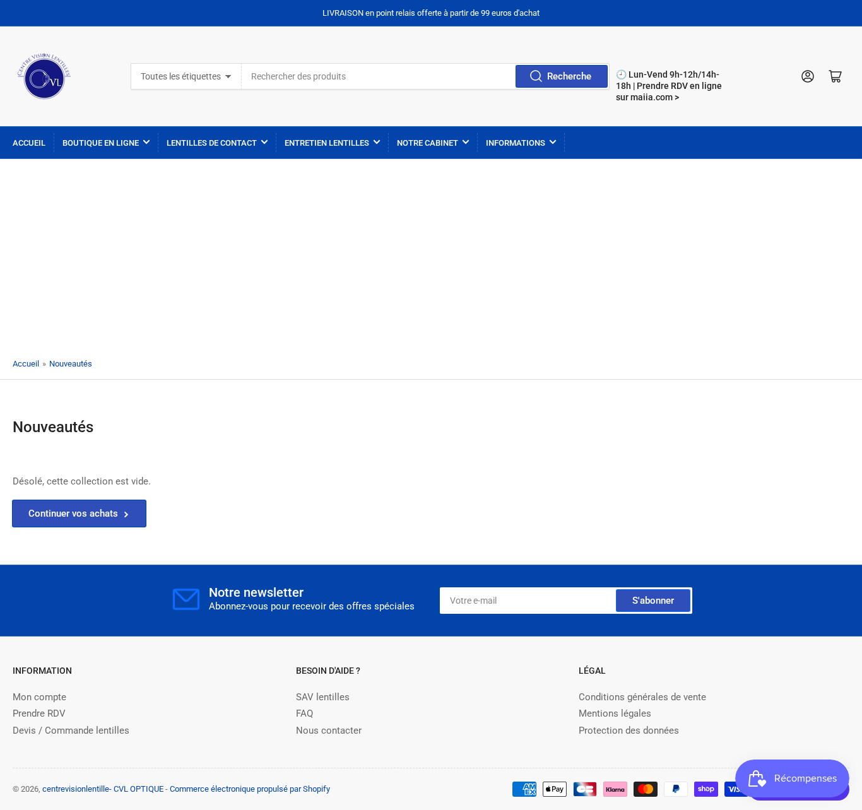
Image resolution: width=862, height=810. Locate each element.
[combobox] (426, 76)
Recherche (569, 76)
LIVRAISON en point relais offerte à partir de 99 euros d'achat (431, 13)
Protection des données (629, 730)
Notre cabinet (427, 143)
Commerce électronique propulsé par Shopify (250, 789)
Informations (515, 143)
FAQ (304, 713)
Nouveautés (70, 363)
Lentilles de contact (212, 143)
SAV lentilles (323, 697)
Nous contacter (329, 730)
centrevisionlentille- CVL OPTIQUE (102, 789)
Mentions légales (615, 713)
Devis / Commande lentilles (71, 730)
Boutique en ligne (100, 143)
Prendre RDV (39, 713)
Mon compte (39, 697)
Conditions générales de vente (642, 697)
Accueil (29, 143)
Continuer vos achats (73, 513)
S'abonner (653, 600)
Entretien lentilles (327, 143)
